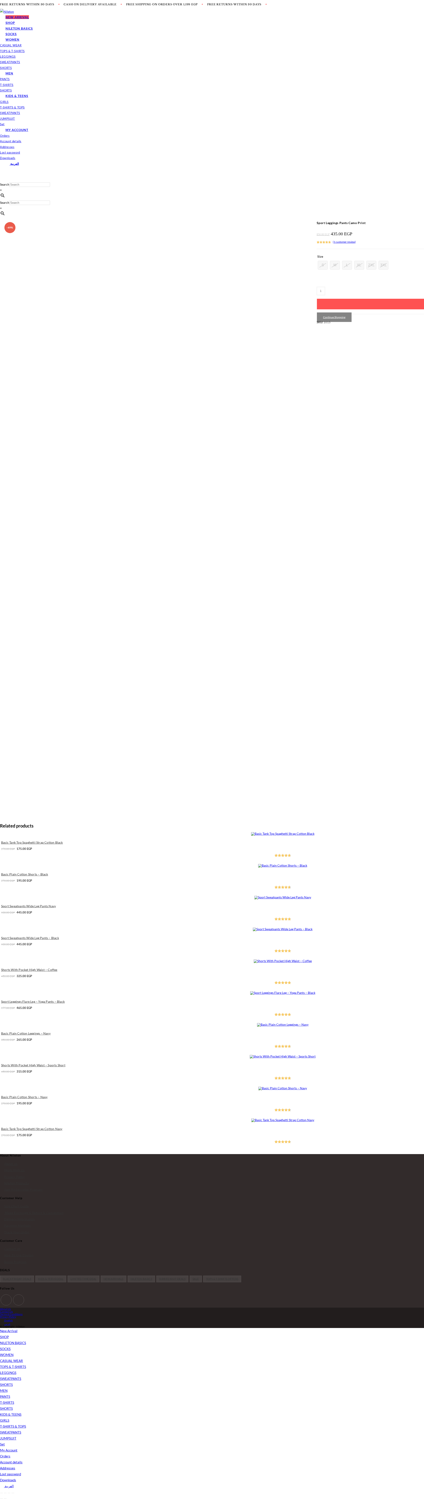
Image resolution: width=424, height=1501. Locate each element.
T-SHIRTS (7, 1402)
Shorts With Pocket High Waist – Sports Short (33, 1065)
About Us (11, 1164)
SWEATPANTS (10, 1379)
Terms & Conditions (11, 1314)
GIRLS (4, 1420)
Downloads (8, 1480)
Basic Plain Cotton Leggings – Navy (26, 1033)
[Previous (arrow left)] (1, 1498)
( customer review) (344, 242)
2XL (371, 265)
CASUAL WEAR (11, 1361)
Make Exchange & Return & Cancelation (34, 1213)
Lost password (10, 1474)
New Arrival (8, 1331)
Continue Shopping (334, 317)
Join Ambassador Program (23, 1189)
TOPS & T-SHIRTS (13, 1367)
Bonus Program (15, 1262)
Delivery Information (19, 1219)
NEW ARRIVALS (113, 1278)
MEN (4, 1391)
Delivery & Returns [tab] (15, 346)
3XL (383, 265)
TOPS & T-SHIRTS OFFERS (222, 1278)
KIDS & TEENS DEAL (50, 1278)
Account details (11, 1462)
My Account (8, 1450)
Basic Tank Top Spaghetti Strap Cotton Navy (31, 1129)
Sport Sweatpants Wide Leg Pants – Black (30, 938)
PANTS (5, 1396)
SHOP (4, 1337)
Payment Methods (17, 1225)
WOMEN (6, 1355)
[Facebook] (6, 1299)
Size (320, 256)
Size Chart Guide (16, 1206)
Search (4, 184)
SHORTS (6, 1385)
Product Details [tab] (91, 337)
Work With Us (14, 1170)
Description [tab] (10, 337)
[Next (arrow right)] (5, 1498)
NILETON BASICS (141, 1278)
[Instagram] (18, 1299)
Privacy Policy (14, 1177)
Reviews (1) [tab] (32, 337)
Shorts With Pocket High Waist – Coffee (29, 970)
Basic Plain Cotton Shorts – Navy (24, 1097)
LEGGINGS (8, 1373)
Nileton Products (16, 1183)
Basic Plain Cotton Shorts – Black (24, 874)
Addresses (7, 1468)
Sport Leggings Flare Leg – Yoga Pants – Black (33, 1001)
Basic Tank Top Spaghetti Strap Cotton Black (32, 842)
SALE (196, 1278)
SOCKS (5, 1349)
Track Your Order (16, 1232)
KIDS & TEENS (10, 1414)
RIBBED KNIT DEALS (172, 1278)
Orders (5, 1456)
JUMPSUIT (8, 1438)
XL (359, 265)
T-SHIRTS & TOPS (13, 1426)
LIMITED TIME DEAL (83, 1278)
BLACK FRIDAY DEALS (17, 1278)
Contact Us (12, 1249)
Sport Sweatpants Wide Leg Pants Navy (28, 906)
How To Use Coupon (19, 1255)
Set (2, 1444)
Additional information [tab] (60, 337)
